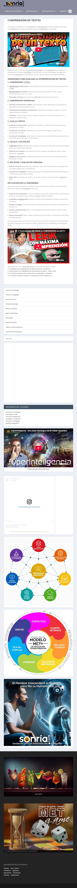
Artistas (6, 868)
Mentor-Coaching (11, 309)
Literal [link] (26, 82)
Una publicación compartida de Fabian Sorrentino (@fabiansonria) (29, 531)
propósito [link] (63, 177)
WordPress (38, 886)
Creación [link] (12, 156)
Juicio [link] (11, 177)
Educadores (7, 873)
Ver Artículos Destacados (14, 332)
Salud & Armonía (11, 322)
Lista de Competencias (13, 416)
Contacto (63, 11)
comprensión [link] (44, 29)
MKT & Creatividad (12, 313)
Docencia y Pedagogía (13, 421)
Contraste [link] (22, 136)
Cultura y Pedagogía (12, 295)
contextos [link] (21, 153)
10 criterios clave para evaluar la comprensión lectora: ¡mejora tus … (31, 275)
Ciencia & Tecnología (12, 290)
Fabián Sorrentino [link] (28, 267)
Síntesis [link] (13, 142)
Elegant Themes (17, 886)
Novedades (9, 318)
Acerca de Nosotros (13, 11)
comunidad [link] (27, 72)
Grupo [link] (20, 204)
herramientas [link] (26, 188)
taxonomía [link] (13, 29)
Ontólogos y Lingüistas (13, 419)
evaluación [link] (18, 74)
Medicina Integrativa (12, 423)
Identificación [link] (13, 86)
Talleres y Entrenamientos (14, 327)
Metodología (31, 11)
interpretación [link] (42, 27)
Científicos (7, 870)
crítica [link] (38, 196)
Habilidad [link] (20, 97)
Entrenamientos (48, 11)
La (46, 70)
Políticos (6, 875)
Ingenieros (15, 870)
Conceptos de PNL (12, 414)
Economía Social (11, 299)
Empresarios (15, 875)
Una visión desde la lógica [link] (34, 70)
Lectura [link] (21, 199)
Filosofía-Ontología (12, 304)
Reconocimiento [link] (14, 92)
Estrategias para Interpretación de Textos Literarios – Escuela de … (30, 269)
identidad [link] (50, 70)
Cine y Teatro (14, 868)
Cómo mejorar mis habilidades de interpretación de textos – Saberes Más (33, 271)
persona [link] (31, 27)
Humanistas (17, 873)
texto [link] (12, 88)
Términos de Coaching (13, 412)
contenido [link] (37, 97)
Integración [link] (13, 146)
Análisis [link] (14, 121)
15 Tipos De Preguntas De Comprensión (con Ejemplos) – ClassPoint (31, 273)
